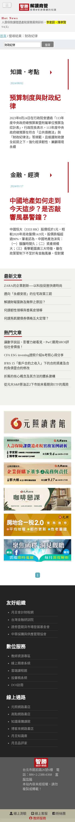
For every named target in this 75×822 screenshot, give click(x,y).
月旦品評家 (19, 743)
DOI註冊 (17, 685)
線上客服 (41, 813)
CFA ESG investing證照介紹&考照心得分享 (34, 355)
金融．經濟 (24, 175)
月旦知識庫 (19, 736)
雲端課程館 (19, 670)
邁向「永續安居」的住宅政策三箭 (28, 294)
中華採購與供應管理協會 (28, 634)
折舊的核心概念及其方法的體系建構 (29, 376)
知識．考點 (24, 72)
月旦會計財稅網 (22, 612)
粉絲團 (60, 813)
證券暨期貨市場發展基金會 (30, 627)
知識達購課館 (20, 721)
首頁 (3, 36)
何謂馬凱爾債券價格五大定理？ (26, 318)
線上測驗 (19, 813)
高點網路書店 (20, 714)
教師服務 (39, 818)
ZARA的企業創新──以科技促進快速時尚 (33, 285)
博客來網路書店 (22, 728)
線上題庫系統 (20, 663)
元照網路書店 (20, 707)
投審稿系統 (19, 678)
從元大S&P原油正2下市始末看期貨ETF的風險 (36, 384)
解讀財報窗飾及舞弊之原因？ (25, 302)
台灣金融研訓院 (22, 619)
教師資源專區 (20, 656)
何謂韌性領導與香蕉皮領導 (23, 310)
